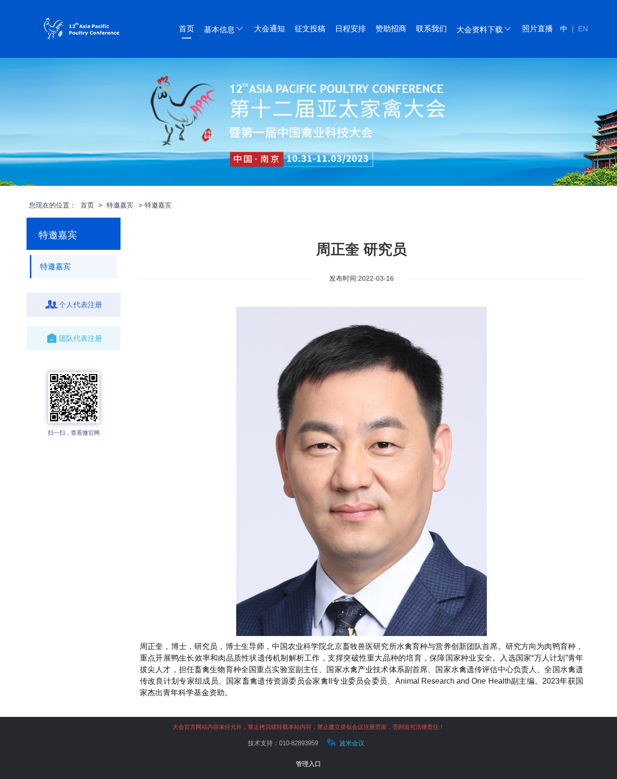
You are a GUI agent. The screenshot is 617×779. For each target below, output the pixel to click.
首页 (186, 29)
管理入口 (308, 763)
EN (583, 29)
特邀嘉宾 (120, 205)
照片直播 (537, 29)
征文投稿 (310, 29)
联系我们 (431, 29)
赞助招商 (391, 29)
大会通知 (269, 29)
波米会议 (350, 743)
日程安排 (350, 29)
